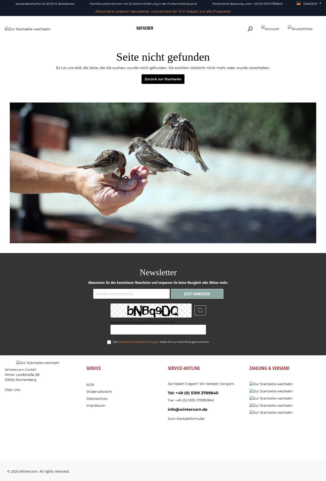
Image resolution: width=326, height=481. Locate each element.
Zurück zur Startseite (163, 79)
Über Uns (12, 390)
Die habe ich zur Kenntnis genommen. (161, 342)
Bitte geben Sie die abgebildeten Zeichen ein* (142, 322)
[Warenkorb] (319, 27)
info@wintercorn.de (187, 409)
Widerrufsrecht (99, 391)
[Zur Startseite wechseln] (27, 29)
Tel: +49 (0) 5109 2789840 (193, 393)
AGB (90, 385)
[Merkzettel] (300, 29)
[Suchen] (250, 29)
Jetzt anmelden (197, 294)
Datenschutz (97, 398)
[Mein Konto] (270, 29)
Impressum (95, 405)
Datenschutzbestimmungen (138, 342)
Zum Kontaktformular (186, 418)
